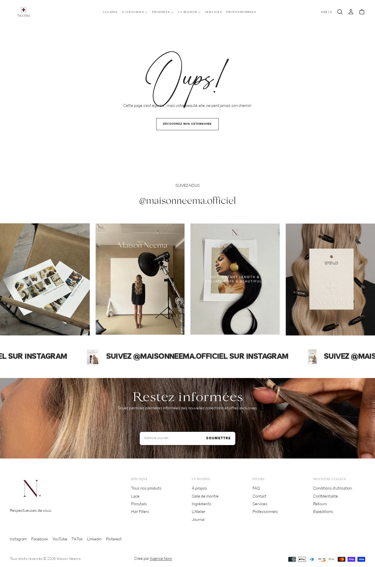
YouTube (59, 539)
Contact (259, 496)
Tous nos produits (146, 488)
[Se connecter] (351, 11)
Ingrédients (201, 504)
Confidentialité (325, 496)
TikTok (77, 539)
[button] (326, 12)
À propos (199, 488)
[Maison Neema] (32, 488)
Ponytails (139, 504)
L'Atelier (198, 512)
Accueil (110, 12)
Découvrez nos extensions (187, 124)
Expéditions (323, 512)
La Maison (187, 12)
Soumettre (218, 438)
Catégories (133, 12)
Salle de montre (205, 496)
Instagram (18, 539)
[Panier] (362, 11)
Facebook (39, 539)
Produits (161, 12)
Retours (320, 504)
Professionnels (241, 12)
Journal (198, 520)
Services (213, 12)
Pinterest (114, 539)
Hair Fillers (140, 512)
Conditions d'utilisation (332, 488)
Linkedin (94, 539)
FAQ (256, 488)
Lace (135, 496)
